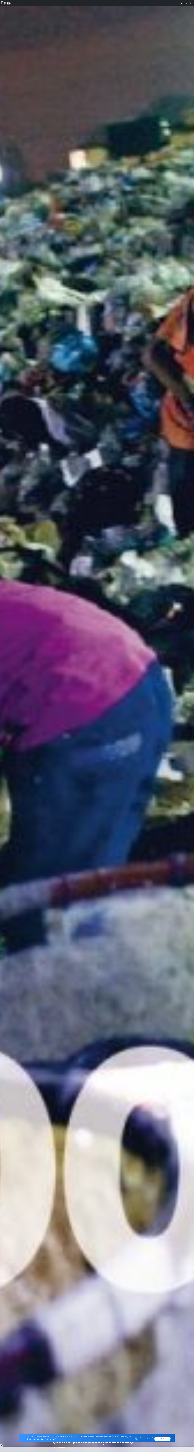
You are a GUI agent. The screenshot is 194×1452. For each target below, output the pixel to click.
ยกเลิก (146, 1439)
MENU (183, 3)
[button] (191, 3)
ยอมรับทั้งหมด (162, 1439)
